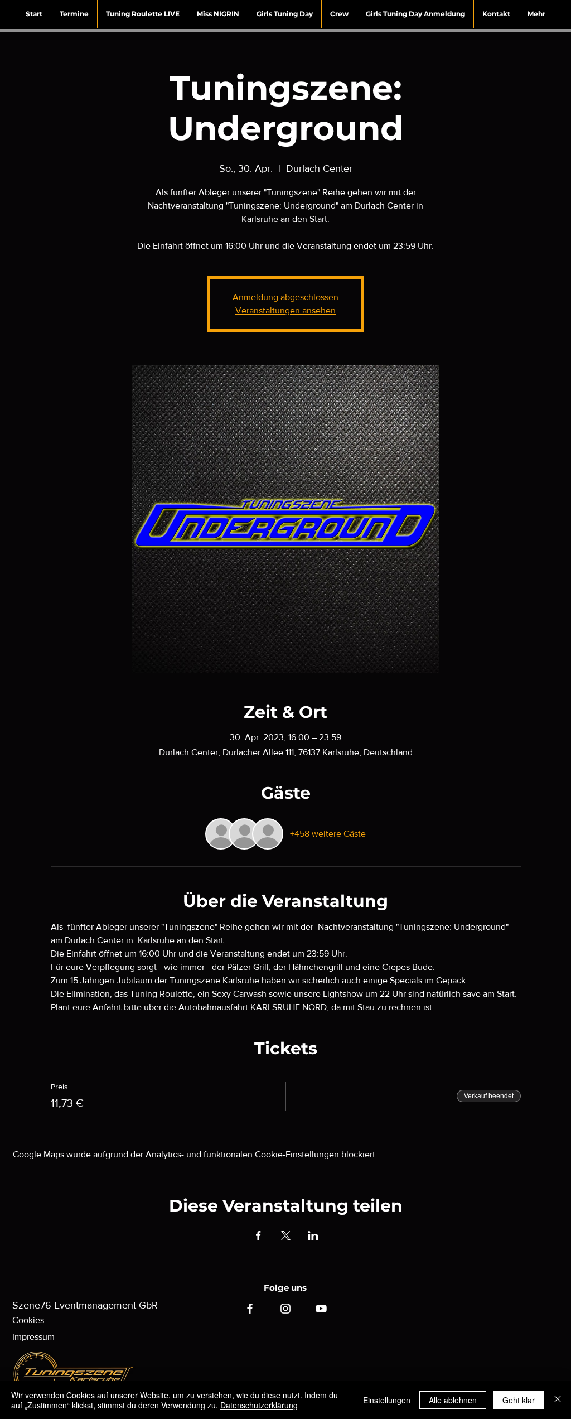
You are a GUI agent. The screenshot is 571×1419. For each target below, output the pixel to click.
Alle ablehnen (453, 1400)
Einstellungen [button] (386, 1400)
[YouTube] (321, 1308)
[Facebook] (250, 1308)
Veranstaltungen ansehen (285, 310)
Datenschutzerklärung (259, 1405)
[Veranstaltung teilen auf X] (285, 1235)
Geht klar (518, 1400)
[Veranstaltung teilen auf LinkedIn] (313, 1235)
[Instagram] (285, 1308)
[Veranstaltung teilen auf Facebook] (258, 1235)
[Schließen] (557, 1400)
